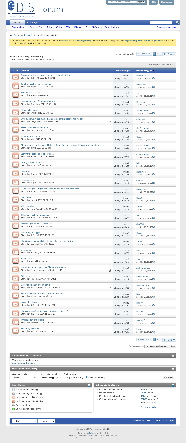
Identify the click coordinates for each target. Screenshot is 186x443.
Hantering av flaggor (31, 232)
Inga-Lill (34, 261)
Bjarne (34, 296)
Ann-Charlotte (37, 288)
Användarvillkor (160, 421)
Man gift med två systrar (32, 162)
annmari (34, 253)
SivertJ (34, 95)
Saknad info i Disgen (30, 93)
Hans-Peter (35, 218)
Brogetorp (35, 104)
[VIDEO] (144, 399)
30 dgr (59, 27)
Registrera (166, 2)
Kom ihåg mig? (119, 6)
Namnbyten (26, 171)
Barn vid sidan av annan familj (35, 285)
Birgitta (34, 174)
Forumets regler (149, 407)
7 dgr (49, 27)
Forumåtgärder (93, 27)
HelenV (34, 157)
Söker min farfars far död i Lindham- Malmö (42, 293)
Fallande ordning (96, 377)
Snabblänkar (111, 27)
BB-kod (144, 389)
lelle (33, 139)
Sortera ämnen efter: (50, 374)
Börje (33, 165)
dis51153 (35, 235)
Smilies (144, 393)
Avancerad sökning (166, 27)
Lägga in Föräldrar (29, 110)
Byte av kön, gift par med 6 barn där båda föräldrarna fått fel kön (52, 119)
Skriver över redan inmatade (34, 127)
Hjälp (153, 2)
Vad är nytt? (33, 22)
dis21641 (35, 314)
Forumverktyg (152, 65)
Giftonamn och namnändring (35, 215)
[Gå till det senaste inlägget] (153, 79)
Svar (118, 71)
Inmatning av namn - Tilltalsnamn (37, 224)
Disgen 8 (28, 35)
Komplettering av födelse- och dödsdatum (41, 101)
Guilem (34, 244)
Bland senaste (27, 259)
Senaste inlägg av (144, 71)
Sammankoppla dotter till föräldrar (37, 154)
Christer (31, 363)
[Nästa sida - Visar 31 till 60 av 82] (164, 54)
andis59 (34, 227)
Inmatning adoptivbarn (32, 136)
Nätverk (77, 27)
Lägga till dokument (30, 302)
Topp (173, 346)
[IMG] (143, 396)
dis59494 (35, 78)
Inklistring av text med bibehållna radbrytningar (44, 267)
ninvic (33, 148)
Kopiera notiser (28, 180)
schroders (35, 279)
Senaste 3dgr (36, 27)
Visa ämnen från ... (21, 374)
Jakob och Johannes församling (36, 84)
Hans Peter (35, 209)
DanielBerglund (19, 363)
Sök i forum (167, 65)
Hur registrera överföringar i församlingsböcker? (44, 311)
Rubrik (15, 71)
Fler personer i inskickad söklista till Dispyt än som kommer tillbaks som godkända (60, 145)
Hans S (34, 200)
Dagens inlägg (19, 27)
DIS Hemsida (138, 421)
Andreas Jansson (38, 270)
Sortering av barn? (30, 328)
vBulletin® (92, 433)
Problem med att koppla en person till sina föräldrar (46, 75)
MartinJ (34, 331)
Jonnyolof (35, 323)
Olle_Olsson (36, 122)
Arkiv (148, 421)
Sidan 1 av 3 (145, 54)
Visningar (126, 71)
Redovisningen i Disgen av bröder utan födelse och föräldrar (50, 189)
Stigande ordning (74, 377)
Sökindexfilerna (28, 276)
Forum (17, 22)
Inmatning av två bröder (32, 320)
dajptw (34, 87)
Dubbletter (26, 197)
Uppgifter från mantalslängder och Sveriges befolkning (47, 241)
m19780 (34, 192)
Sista (170, 54)
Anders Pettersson (102, 438)
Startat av (24, 71)
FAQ (68, 27)
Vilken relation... (29, 206)
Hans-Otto (35, 130)
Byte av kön (26, 250)
